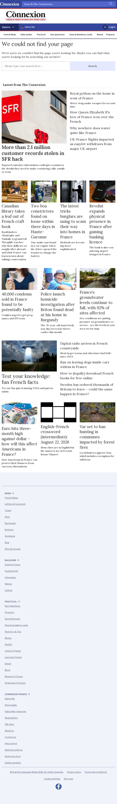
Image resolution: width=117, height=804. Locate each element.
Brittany (9, 529)
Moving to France (14, 676)
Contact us (10, 737)
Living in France (13, 651)
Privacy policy (74, 772)
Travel (8, 510)
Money (100, 34)
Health (8, 644)
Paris (7, 517)
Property (110, 34)
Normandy (10, 523)
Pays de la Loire (13, 549)
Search (92, 66)
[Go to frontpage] (26, 16)
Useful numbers (13, 762)
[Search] (110, 4)
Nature (8, 584)
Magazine (10, 560)
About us (9, 730)
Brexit (8, 663)
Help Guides (26, 34)
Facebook (58, 787)
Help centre (11, 743)
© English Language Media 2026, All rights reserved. (36, 772)
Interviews (10, 577)
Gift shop (9, 724)
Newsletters (11, 718)
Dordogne (10, 536)
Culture (8, 590)
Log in (112, 27)
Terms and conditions (95, 772)
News (8, 493)
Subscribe (30, 27)
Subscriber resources (15, 711)
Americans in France (15, 683)
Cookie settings (52, 778)
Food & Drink (11, 571)
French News (10, 34)
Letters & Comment (15, 504)
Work (7, 670)
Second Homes (12, 619)
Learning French (13, 657)
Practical (41, 34)
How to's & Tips (13, 631)
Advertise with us (14, 750)
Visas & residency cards (16, 625)
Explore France (12, 564)
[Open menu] (9, 27)
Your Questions (57, 34)
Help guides (11, 705)
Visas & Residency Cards (80, 34)
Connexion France (16, 694)
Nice (7, 542)
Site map (68, 778)
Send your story (13, 756)
